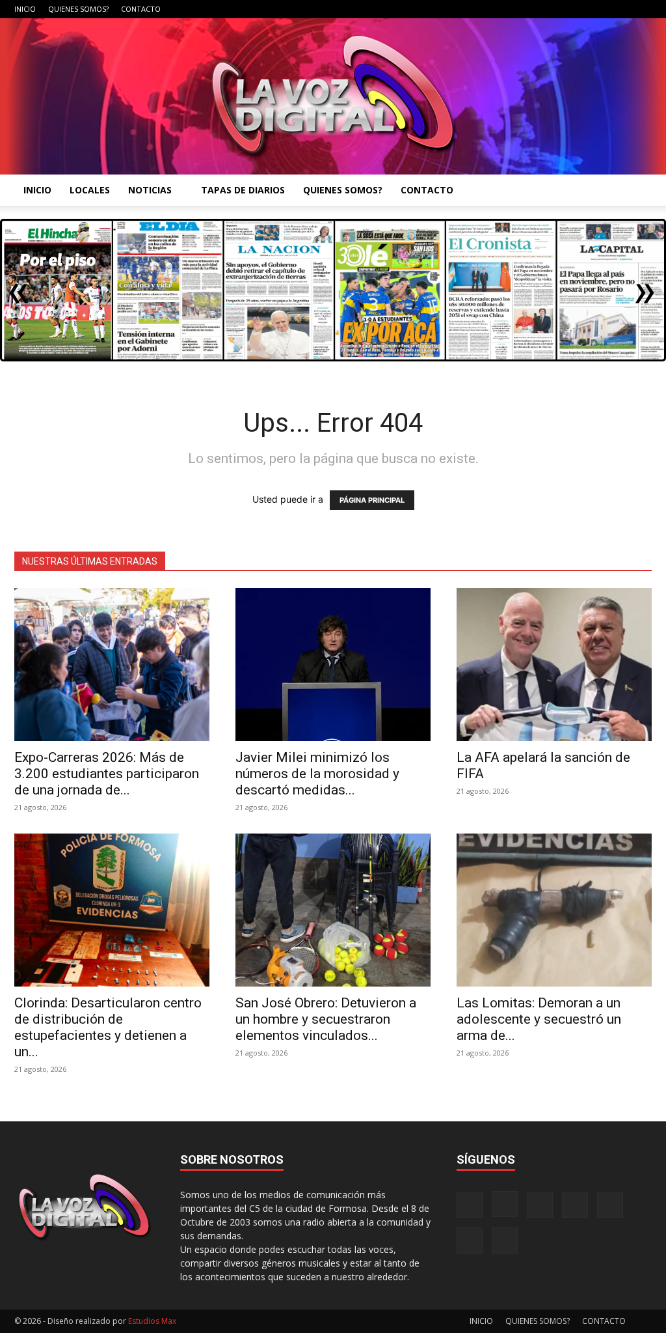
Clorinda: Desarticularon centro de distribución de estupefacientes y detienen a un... (108, 1027)
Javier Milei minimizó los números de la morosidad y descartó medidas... (317, 774)
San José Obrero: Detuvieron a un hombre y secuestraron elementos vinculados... (325, 1019)
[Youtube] (642, 9)
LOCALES (90, 190)
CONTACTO (141, 9)
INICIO (25, 9)
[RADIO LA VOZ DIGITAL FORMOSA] (333, 96)
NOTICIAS (150, 190)
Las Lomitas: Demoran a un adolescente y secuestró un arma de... (539, 1019)
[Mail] (556, 9)
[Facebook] (513, 9)
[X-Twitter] (599, 9)
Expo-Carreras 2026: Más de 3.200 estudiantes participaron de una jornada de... (106, 774)
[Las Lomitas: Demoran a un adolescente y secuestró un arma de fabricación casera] (554, 910)
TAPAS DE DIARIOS (243, 190)
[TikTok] (577, 9)
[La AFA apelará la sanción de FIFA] (554, 664)
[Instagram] (534, 9)
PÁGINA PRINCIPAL (372, 500)
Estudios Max (152, 1320)
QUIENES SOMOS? (78, 9)
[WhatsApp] (620, 9)
